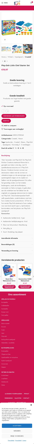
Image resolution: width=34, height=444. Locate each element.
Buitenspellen (4, 351)
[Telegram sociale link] (23, 148)
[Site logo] (17, 3)
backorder (9, 142)
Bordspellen (4, 302)
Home (3, 57)
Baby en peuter (5, 323)
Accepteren (17, 426)
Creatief (28, 57)
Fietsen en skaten (7, 372)
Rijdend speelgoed (6, 361)
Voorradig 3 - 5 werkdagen (21, 145)
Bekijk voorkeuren (17, 436)
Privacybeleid (11, 440)
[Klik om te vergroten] (5, 40)
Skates (3, 385)
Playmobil (4, 336)
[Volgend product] (7, 61)
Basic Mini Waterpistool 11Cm (9, 279)
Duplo (3, 330)
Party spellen (4, 315)
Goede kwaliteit (17, 96)
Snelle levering (17, 80)
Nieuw (20, 138)
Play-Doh (29, 142)
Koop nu (6, 121)
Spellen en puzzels (8, 299)
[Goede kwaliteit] (17, 91)
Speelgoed (19, 57)
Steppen (3, 367)
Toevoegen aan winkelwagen (13, 116)
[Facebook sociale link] (13, 148)
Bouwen (3, 327)
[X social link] (16, 148)
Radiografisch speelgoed (8, 339)
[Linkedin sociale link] (21, 148)
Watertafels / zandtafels (7, 343)
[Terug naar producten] (5, 61)
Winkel (10, 57)
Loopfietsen (4, 378)
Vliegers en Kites (5, 354)
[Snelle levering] (17, 75)
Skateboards (4, 382)
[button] (31, 405)
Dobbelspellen (5, 305)
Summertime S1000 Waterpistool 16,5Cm (25, 280)
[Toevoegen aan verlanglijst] (13, 267)
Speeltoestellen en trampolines (9, 357)
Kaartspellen (4, 309)
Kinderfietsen (4, 375)
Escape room (5, 312)
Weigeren (17, 431)
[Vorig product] (2, 61)
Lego (2, 333)
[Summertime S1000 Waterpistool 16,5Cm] (25, 271)
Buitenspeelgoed (7, 348)
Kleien (23, 142)
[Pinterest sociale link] (18, 148)
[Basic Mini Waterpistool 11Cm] (9, 271)
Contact (24, 440)
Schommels (4, 364)
